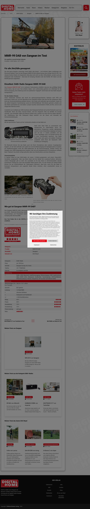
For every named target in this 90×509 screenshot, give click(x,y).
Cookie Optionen (53, 240)
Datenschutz (53, 245)
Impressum (37, 245)
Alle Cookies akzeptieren (39, 240)
